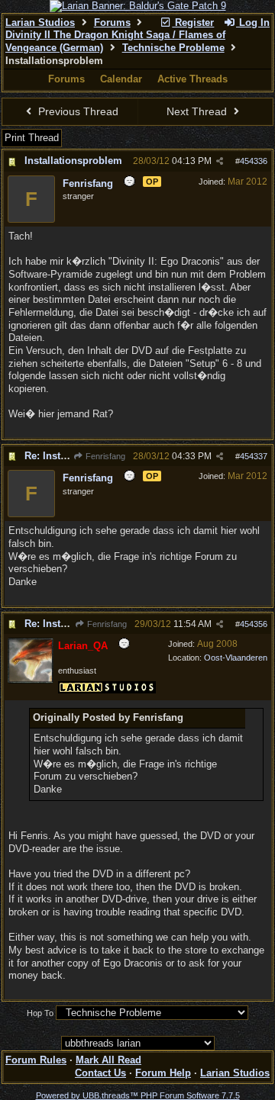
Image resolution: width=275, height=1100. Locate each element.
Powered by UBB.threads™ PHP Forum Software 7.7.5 (138, 1095)
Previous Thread (76, 111)
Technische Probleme (173, 47)
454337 (253, 456)
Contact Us (100, 1073)
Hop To (40, 1013)
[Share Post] (220, 161)
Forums (112, 22)
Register (193, 22)
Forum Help (163, 1073)
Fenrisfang (104, 456)
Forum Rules (35, 1060)
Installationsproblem (73, 160)
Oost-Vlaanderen (235, 657)
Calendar (121, 79)
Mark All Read (108, 1060)
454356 (253, 624)
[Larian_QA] (30, 680)
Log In (253, 22)
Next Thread (198, 111)
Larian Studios (40, 22)
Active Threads (192, 79)
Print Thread (32, 137)
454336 (253, 161)
